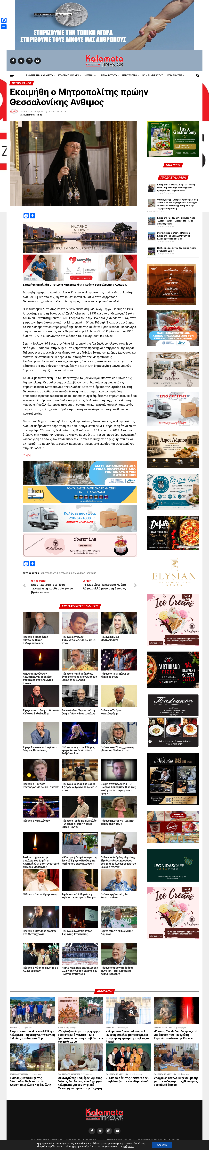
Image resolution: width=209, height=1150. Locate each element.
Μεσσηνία (90, 75)
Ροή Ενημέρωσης (152, 75)
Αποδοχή (162, 1145)
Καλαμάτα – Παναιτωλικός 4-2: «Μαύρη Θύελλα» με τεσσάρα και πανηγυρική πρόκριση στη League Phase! (176, 188)
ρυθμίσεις (128, 1146)
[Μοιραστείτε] (4, 27)
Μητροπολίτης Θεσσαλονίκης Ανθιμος (63, 573)
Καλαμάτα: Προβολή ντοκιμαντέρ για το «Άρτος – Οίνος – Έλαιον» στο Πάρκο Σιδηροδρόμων (176, 221)
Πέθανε (92, 573)
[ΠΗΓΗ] (27, 455)
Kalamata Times (33, 114)
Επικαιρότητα (109, 75)
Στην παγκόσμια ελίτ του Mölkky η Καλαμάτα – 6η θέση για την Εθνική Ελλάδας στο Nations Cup (173, 236)
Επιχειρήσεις (174, 75)
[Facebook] (4, 20)
